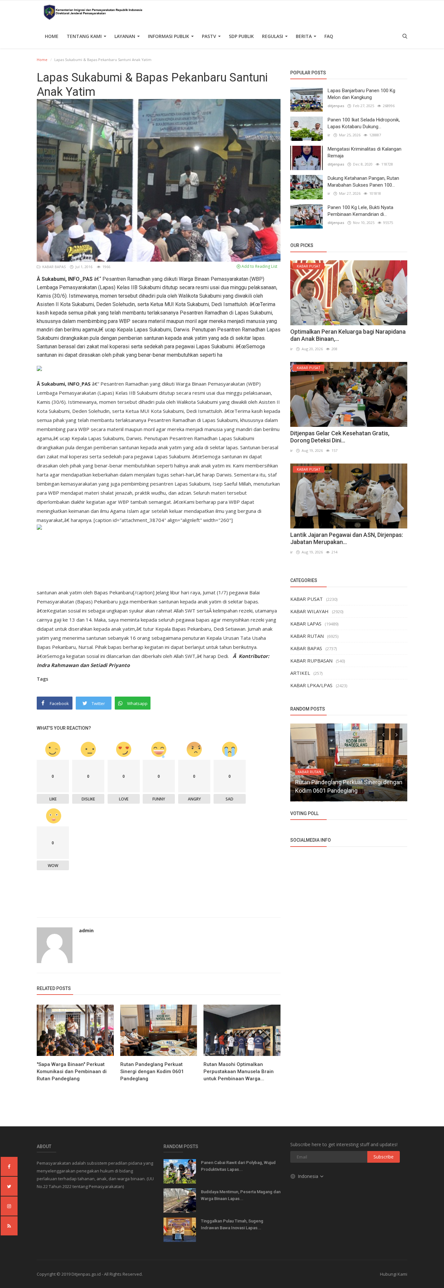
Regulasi (273, 36)
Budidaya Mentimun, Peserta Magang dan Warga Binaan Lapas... (241, 1195)
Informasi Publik (169, 36)
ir (329, 134)
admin (86, 930)
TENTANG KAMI (85, 36)
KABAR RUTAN (307, 636)
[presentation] (383, 734)
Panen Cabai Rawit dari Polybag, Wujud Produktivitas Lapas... (238, 1166)
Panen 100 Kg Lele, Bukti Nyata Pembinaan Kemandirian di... (360, 210)
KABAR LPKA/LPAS (311, 685)
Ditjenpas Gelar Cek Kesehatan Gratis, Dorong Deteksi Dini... (339, 437)
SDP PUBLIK (241, 36)
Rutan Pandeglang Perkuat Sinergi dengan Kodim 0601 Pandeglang (152, 1071)
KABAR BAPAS (53, 266)
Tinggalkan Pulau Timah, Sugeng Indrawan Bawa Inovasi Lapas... (232, 1224)
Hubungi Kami (393, 1274)
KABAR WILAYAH (309, 611)
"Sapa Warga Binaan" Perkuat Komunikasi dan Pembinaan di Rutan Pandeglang (72, 1071)
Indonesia (309, 1176)
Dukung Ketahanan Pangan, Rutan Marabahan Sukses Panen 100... (363, 181)
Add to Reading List (259, 266)
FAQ (328, 36)
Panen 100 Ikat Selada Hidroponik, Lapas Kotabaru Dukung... (364, 123)
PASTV (209, 36)
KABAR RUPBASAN (311, 660)
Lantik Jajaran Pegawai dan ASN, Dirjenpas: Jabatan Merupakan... (346, 538)
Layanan (125, 36)
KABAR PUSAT (306, 599)
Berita (304, 36)
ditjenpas (336, 105)
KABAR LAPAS (305, 623)
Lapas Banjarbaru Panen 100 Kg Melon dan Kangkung (361, 94)
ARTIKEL (300, 673)
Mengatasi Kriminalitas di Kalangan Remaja (364, 152)
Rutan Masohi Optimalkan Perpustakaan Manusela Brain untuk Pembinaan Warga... (238, 1071)
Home (52, 36)
